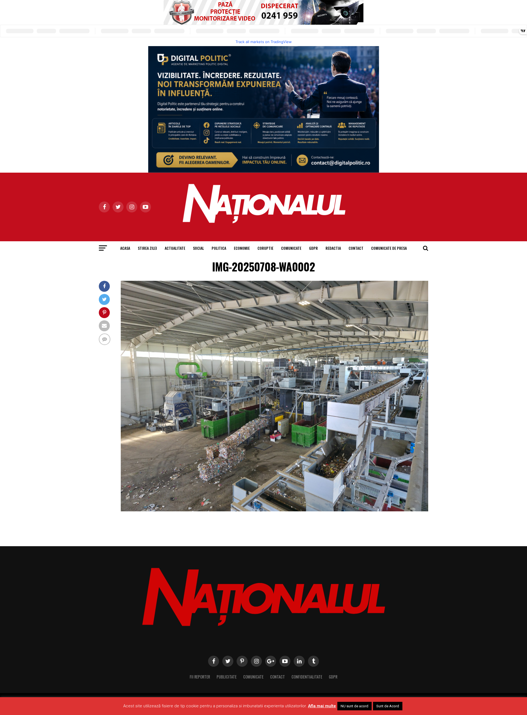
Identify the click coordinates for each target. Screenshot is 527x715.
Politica (219, 248)
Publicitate (227, 677)
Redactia (333, 248)
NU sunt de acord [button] (354, 706)
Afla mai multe (322, 705)
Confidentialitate (306, 677)
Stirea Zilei (147, 248)
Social (198, 248)
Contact (356, 248)
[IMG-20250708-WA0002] (274, 509)
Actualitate (175, 248)
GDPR (313, 248)
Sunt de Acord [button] (387, 706)
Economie (242, 248)
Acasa (125, 248)
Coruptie (265, 248)
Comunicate (291, 248)
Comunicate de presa (389, 248)
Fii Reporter (200, 677)
